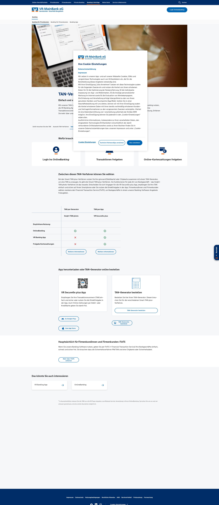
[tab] (35, 17)
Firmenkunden (66, 2)
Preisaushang (137, 497)
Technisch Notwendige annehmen (112, 143)
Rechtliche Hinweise (108, 497)
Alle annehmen (134, 143)
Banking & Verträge (93, 2)
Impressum (69, 497)
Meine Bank (106, 2)
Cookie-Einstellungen (87, 142)
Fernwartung (148, 497)
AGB (118, 497)
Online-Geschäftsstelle (39, 2)
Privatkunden (54, 2)
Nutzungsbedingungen (92, 497)
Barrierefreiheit (126, 497)
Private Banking (79, 2)
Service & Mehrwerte (119, 2)
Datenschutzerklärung (87, 69)
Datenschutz (79, 497)
